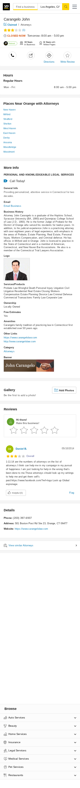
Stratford (7, 119)
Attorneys (26, 24)
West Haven (9, 128)
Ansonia (7, 142)
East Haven (9, 133)
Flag (71, 492)
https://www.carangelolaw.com (20, 337)
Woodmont (9, 151)
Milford (6, 114)
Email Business (12, 206)
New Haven (9, 109)
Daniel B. (21, 448)
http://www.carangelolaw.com (20, 341)
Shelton (7, 123)
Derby (6, 137)
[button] (74, 7)
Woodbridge (9, 147)
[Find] (65, 6)
